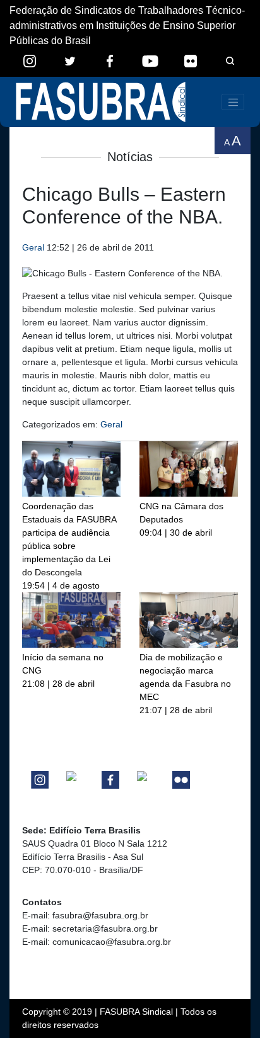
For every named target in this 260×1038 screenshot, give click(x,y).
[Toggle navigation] (233, 102)
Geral (33, 247)
